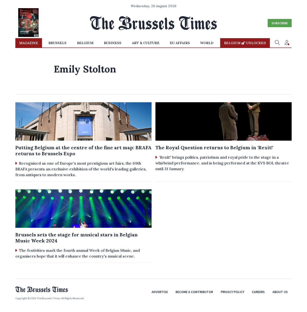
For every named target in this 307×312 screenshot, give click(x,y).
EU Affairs (180, 43)
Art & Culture (145, 43)
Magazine (28, 43)
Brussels (57, 43)
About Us (280, 292)
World (206, 43)
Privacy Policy (232, 292)
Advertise (160, 292)
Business (112, 43)
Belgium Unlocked (245, 43)
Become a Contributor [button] (194, 292)
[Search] (277, 43)
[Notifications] (287, 43)
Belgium (85, 43)
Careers (258, 292)
